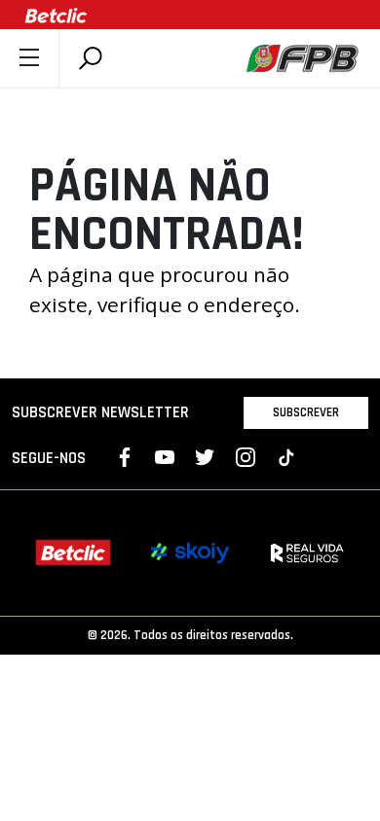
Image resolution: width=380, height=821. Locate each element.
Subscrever (306, 412)
